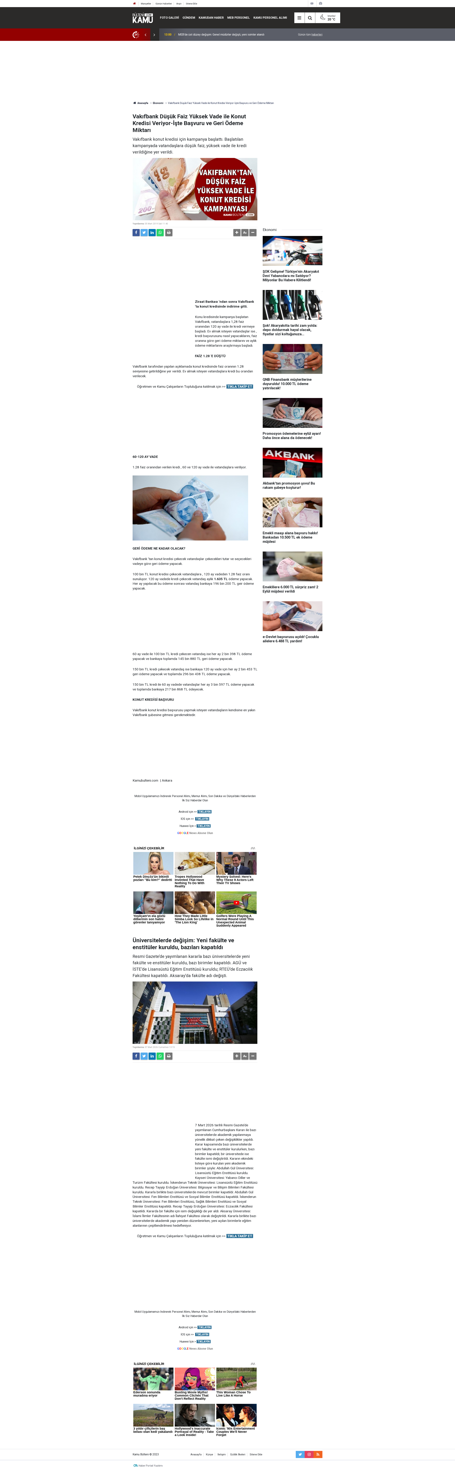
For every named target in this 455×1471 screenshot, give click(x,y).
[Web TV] (312, 3)
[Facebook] (136, 232)
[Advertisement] (227, 71)
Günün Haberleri (164, 3)
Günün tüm (310, 34)
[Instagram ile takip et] (309, 1454)
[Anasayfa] (134, 3)
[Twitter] (144, 232)
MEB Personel (238, 17)
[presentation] (145, 35)
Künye (209, 1454)
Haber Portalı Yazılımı (151, 1465)
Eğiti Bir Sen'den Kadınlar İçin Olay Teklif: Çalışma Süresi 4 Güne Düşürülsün (224, 34)
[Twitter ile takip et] (300, 1454)
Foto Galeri (169, 17)
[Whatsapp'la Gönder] (160, 232)
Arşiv (178, 3)
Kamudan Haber (211, 17)
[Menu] (299, 18)
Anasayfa (196, 1454)
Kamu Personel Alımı (270, 17)
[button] (236, 232)
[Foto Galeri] (320, 3)
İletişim (222, 1454)
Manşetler (146, 3)
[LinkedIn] (152, 232)
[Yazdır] (168, 232)
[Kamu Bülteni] (143, 17)
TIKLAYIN (204, 811)
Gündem (189, 17)
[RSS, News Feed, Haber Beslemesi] (318, 1454)
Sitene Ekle (191, 3)
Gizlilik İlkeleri (237, 1454)
